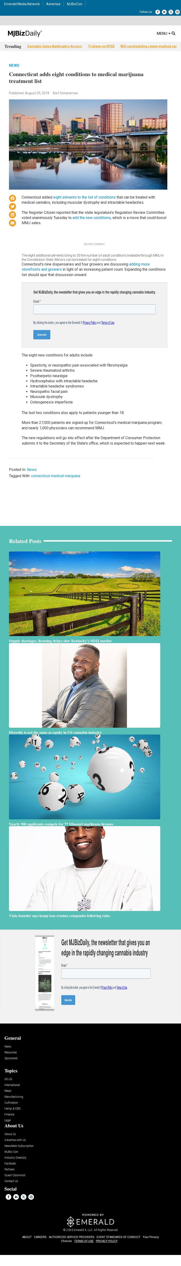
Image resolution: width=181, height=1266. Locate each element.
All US (8, 1079)
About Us (10, 1134)
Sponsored (10, 1058)
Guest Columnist (14, 1175)
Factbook (10, 1163)
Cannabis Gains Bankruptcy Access (54, 46)
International (12, 1085)
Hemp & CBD (12, 1108)
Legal (7, 1120)
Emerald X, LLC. (83, 1230)
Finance (9, 1114)
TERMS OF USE (84, 1241)
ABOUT (27, 1237)
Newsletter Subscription (19, 1146)
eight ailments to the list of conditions (84, 197)
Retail (7, 1091)
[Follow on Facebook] (157, 12)
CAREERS (40, 1237)
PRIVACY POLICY (107, 1241)
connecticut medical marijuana (55, 476)
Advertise (53, 4)
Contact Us (11, 1181)
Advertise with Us (15, 1140)
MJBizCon (74, 4)
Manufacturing (13, 1096)
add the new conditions (92, 217)
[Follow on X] (171, 12)
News (14, 65)
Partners (9, 1169)
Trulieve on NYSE (101, 46)
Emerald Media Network (22, 4)
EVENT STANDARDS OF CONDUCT (118, 1237)
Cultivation (11, 1102)
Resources (10, 1052)
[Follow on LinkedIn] (164, 12)
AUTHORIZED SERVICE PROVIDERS (71, 1237)
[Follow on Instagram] (177, 12)
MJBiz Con (11, 1151)
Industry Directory (15, 1157)
